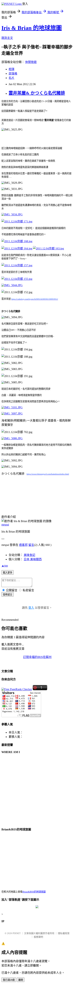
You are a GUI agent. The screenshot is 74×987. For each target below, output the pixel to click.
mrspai (5, 524)
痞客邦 (23, 544)
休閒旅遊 (31, 62)
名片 (11, 77)
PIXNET (17, 933)
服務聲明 (38, 937)
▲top (4, 565)
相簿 (11, 69)
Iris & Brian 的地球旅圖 (31, 28)
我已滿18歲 (9, 980)
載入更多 (7, 572)
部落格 (13, 73)
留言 (31, 544)
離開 (20, 980)
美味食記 (29, 554)
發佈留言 (7, 594)
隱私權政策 (64, 933)
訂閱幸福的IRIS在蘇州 (37, 657)
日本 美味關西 (33, 559)
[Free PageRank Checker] (16, 689)
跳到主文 (7, 37)
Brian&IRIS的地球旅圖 (34, 891)
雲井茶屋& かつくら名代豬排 (37, 93)
